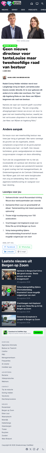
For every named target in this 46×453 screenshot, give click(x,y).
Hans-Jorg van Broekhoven (19, 77)
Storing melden (7, 393)
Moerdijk (5, 420)
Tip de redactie (7, 389)
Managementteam (8, 358)
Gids (23, 10)
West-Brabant (7, 439)
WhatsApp (26, 247)
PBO (3, 354)
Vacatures (5, 396)
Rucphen (5, 432)
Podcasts (32, 10)
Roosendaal (6, 407)
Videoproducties (8, 378)
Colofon (4, 351)
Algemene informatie (9, 345)
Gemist (15, 10)
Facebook (11, 247)
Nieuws (5, 10)
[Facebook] (27, 449)
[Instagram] (34, 449)
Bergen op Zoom (10, 46)
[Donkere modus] (43, 449)
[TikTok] (38, 449)
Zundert (5, 435)
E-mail (23, 251)
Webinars (5, 381)
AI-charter (5, 364)
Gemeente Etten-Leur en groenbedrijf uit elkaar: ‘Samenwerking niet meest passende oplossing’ (24, 208)
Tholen (4, 429)
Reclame (5, 375)
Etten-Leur (5, 413)
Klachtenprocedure (9, 399)
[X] (30, 449)
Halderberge (6, 423)
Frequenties (6, 361)
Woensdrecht (6, 417)
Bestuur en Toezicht (9, 348)
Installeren (38, 332)
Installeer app (7, 367)
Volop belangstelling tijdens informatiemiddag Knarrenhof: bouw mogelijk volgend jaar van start (21, 233)
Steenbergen (6, 426)
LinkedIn (10, 251)
